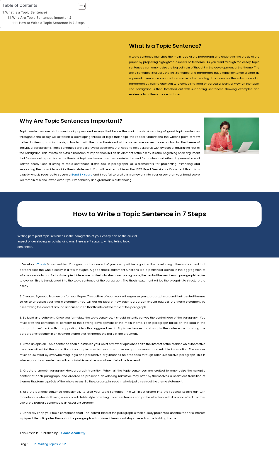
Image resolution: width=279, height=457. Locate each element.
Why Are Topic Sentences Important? (41, 17)
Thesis (41, 264)
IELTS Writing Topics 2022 (47, 444)
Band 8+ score (82, 174)
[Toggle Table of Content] (80, 6)
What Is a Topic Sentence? (26, 12)
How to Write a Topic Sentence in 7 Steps (52, 23)
